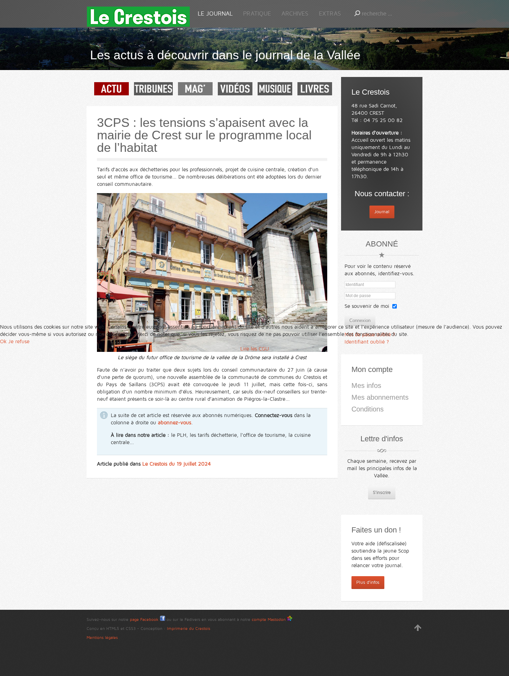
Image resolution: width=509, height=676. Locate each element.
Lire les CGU (254, 349)
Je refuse (18, 341)
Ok (3, 341)
